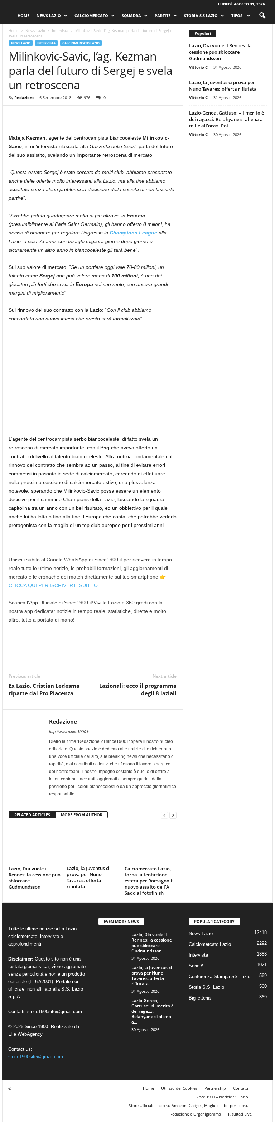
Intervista (60, 30)
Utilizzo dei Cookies (179, 1087)
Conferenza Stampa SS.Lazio (219, 976)
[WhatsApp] (65, 116)
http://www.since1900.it (69, 732)
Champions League (133, 233)
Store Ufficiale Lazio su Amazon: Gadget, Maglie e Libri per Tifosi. (188, 1105)
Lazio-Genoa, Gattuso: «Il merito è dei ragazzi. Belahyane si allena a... (152, 1011)
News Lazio (49, 15)
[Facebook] (16, 116)
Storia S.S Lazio (201, 15)
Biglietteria (200, 997)
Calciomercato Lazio (81, 43)
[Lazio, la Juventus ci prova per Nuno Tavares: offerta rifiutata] (93, 843)
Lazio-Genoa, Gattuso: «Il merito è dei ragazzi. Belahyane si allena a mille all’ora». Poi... (226, 119)
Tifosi (237, 15)
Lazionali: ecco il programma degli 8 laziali (138, 689)
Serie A (196, 965)
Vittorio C (198, 67)
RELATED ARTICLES (32, 814)
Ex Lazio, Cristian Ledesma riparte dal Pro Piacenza (44, 689)
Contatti (240, 1087)
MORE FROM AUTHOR (81, 814)
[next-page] (173, 815)
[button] (262, 16)
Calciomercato (91, 15)
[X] (32, 116)
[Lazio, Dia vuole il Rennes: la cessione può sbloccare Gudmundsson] (35, 843)
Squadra (131, 15)
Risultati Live (240, 1113)
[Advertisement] (93, 382)
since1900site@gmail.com (54, 1011)
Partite (162, 15)
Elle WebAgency (25, 1033)
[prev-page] (164, 815)
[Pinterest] (49, 116)
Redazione (24, 97)
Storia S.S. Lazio (206, 987)
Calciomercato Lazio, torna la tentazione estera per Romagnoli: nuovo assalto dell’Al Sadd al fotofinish (149, 880)
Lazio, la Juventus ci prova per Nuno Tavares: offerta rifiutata (88, 877)
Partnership (215, 1087)
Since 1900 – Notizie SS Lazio (222, 1096)
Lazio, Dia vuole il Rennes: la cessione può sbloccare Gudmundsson (35, 877)
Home (23, 15)
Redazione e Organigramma (195, 1113)
